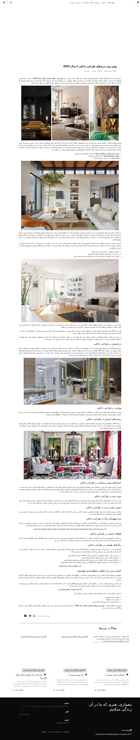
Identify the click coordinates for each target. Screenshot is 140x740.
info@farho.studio (63, 723)
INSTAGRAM (133, 27)
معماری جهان (31, 237)
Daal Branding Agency (111, 734)
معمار (69, 150)
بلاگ (91, 3)
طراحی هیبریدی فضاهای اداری (77, 583)
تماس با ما (85, 3)
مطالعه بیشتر (101, 690)
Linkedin (133, 41)
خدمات (103, 3)
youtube (133, 35)
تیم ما (72, 3)
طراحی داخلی (112, 143)
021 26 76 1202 (24, 714)
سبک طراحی (81, 150)
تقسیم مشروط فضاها (45, 575)
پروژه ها (97, 3)
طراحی (115, 254)
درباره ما (78, 3)
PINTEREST (133, 20)
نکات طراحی (96, 71)
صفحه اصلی (111, 3)
